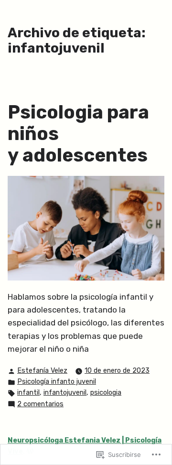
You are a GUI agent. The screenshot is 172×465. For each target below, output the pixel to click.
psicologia (105, 393)
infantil (28, 393)
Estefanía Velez (42, 371)
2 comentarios (40, 405)
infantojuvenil (64, 393)
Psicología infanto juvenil (56, 382)
